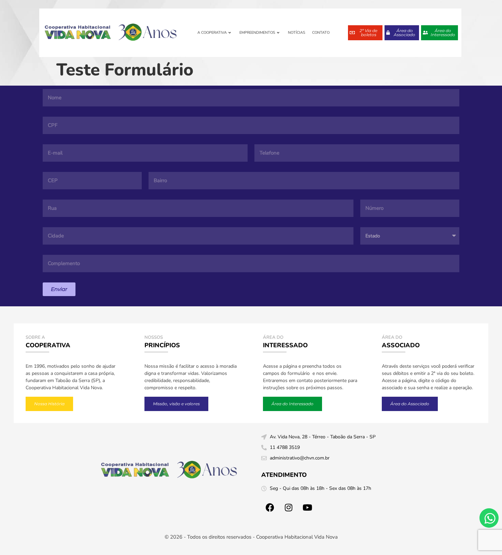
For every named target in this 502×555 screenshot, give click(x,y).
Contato (321, 32)
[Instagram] (288, 507)
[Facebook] (269, 507)
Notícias (296, 32)
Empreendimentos (257, 32)
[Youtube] (307, 507)
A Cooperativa (212, 32)
